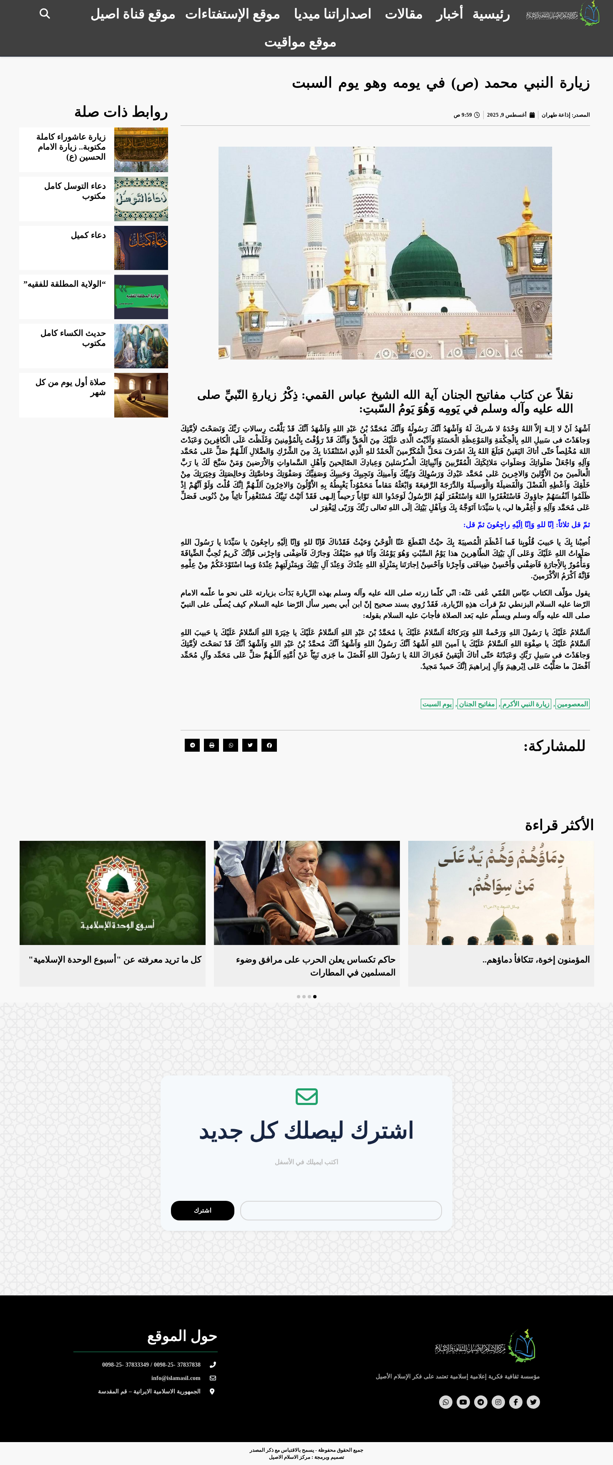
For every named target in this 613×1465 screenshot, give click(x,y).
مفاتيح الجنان (477, 704)
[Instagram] (498, 1402)
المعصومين (572, 704)
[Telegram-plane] (480, 1402)
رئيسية (491, 13)
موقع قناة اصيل (133, 13)
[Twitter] (533, 1402)
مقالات (404, 13)
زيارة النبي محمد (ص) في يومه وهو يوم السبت (441, 83)
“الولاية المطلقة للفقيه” (64, 283)
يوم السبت (437, 704)
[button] (44, 13)
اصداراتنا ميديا (333, 13)
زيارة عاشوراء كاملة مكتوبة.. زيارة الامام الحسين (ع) (71, 146)
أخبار (450, 13)
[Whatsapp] (445, 1402)
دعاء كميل (88, 235)
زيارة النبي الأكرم (526, 704)
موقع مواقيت (300, 41)
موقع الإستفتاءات (232, 13)
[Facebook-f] (516, 1402)
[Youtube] (463, 1402)
